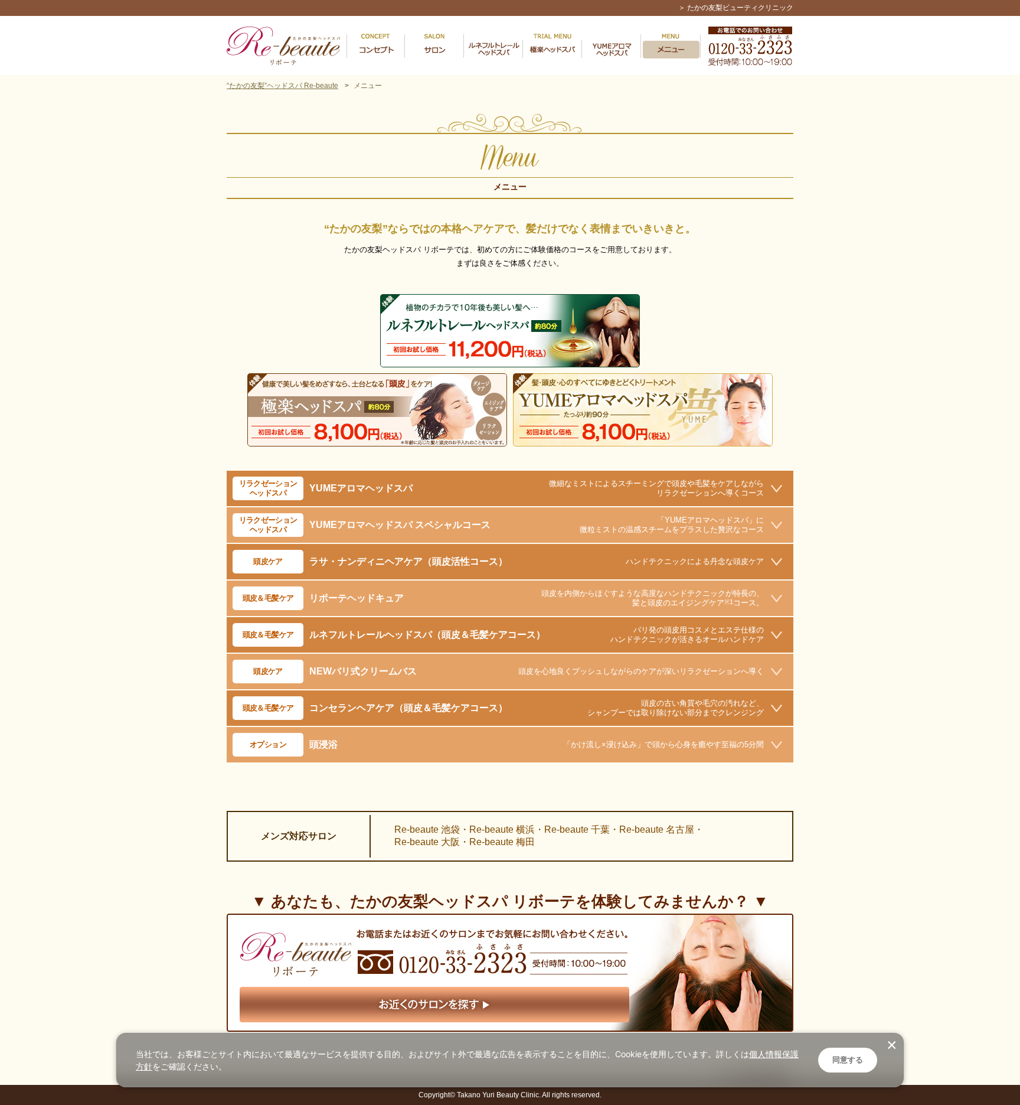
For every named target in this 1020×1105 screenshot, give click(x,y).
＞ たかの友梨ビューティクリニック (735, 8)
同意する (847, 1059)
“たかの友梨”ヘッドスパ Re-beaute (282, 86)
